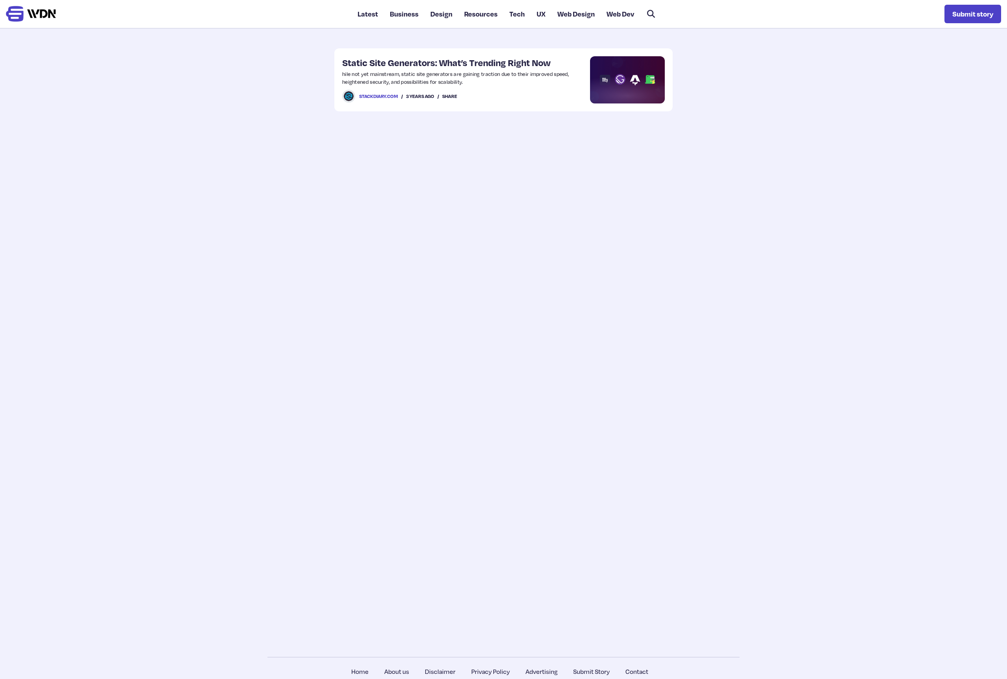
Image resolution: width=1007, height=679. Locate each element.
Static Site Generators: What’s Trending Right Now (446, 62)
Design (441, 13)
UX (541, 13)
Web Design (576, 13)
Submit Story (591, 671)
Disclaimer (440, 671)
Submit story (972, 13)
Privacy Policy (490, 671)
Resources (481, 13)
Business (404, 13)
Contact (636, 671)
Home (360, 671)
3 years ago (420, 96)
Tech (517, 13)
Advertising (541, 671)
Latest (368, 13)
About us (396, 671)
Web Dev (620, 13)
